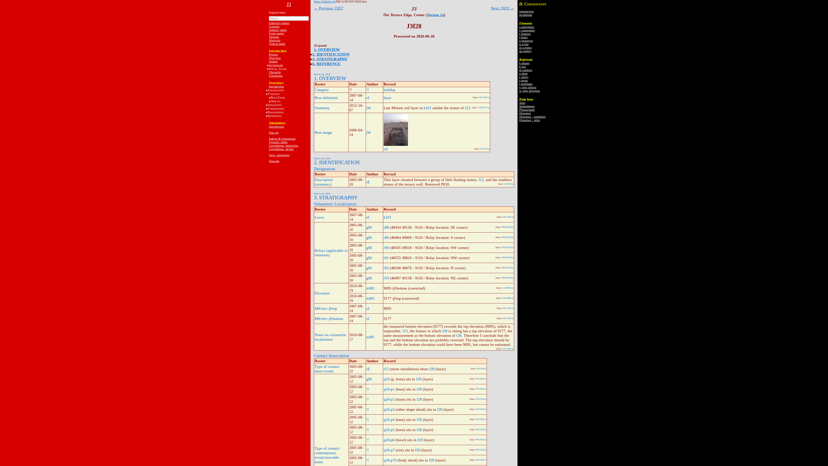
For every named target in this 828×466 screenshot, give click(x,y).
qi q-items (525, 47)
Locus (319, 217)
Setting (273, 61)
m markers (525, 70)
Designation (324, 168)
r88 (386, 227)
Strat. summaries (279, 155)
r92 (386, 268)
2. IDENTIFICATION (331, 54)
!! (367, 90)
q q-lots (523, 44)
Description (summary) (324, 182)
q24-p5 (389, 430)
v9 (385, 149)
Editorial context (279, 23)
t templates (525, 84)
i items (523, 37)
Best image (323, 132)
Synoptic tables (278, 142)
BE (278, 97)
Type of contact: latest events (327, 368)
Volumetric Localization (335, 204)
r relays (523, 77)
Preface (273, 54)
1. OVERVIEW (327, 49)
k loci (522, 66)
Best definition (326, 98)
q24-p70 (390, 460)
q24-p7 (389, 450)
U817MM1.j (507, 349)
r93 (386, 278)
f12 (467, 108)
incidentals (525, 15)
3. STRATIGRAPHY (330, 59)
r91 (386, 258)
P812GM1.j (484, 97)
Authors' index (278, 30)
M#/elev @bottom (329, 318)
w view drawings (529, 91)
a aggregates (526, 27)
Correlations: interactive (283, 145)
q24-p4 (389, 419)
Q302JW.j (508, 184)
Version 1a (435, 15)
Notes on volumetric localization (331, 337)
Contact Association (331, 355)
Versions (274, 37)
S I (278, 69)
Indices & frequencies (282, 138)
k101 (427, 108)
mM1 (370, 288)
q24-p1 (389, 389)
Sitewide (274, 161)
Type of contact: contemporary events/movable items (327, 455)
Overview (275, 58)
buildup (389, 90)
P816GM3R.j (507, 227)
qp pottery (525, 51)
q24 (386, 379)
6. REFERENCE (326, 64)
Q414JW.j (484, 149)
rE (368, 182)
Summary (322, 108)
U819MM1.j (507, 288)
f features (525, 34)
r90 (386, 248)
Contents (274, 26)
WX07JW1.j (483, 108)
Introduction (276, 86)
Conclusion (275, 75)
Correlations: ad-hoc (281, 149)
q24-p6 (389, 440)
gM (369, 227)
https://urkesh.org (324, 1)
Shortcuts (274, 40)
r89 (386, 237)
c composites (527, 30)
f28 (444, 331)
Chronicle (275, 72)
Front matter (276, 33)
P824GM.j (481, 369)
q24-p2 (389, 399)
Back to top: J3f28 (322, 74)
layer (387, 98)
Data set (274, 132)
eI (367, 98)
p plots (523, 73)
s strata (523, 80)
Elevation (322, 293)
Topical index (277, 44)
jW (368, 108)
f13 (405, 331)
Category (322, 90)
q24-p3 (389, 409)
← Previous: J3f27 (328, 8)
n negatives (526, 41)
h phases (524, 63)
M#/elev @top (326, 308)
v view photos (527, 87)
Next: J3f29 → (502, 8)
